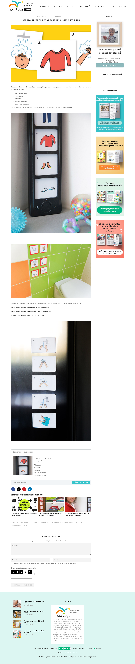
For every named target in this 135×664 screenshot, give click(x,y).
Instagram (102, 80)
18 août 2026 (29, 615)
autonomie (25, 522)
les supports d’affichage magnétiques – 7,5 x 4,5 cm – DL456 (31, 311)
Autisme (15, 522)
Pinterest (107, 80)
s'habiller (80, 522)
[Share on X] (19, 489)
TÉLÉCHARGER (81, 482)
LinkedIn (112, 80)
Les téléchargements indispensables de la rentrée (34, 631)
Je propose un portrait (109, 65)
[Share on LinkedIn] (30, 489)
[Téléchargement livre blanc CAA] (110, 155)
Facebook (98, 80)
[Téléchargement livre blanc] (110, 113)
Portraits (45, 6)
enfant (35, 522)
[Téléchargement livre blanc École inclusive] (110, 239)
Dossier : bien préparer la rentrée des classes (33, 611)
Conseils (71, 6)
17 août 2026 (29, 625)
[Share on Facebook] (13, 489)
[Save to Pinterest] (24, 489)
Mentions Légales (44, 657)
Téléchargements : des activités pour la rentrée (34, 621)
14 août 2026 (29, 634)
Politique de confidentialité (59, 657)
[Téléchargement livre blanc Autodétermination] (110, 197)
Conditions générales (90, 657)
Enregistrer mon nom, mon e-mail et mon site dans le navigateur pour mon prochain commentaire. (44, 563)
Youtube (116, 80)
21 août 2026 (29, 605)
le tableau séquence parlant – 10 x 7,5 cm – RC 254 (27, 315)
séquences (16, 525)
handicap (44, 522)
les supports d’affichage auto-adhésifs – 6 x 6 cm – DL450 (30, 307)
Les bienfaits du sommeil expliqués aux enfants (34, 602)
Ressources (101, 6)
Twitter (121, 80)
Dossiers (58, 6)
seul (26, 525)
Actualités (85, 6)
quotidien (69, 522)
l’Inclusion (116, 6)
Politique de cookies (75, 657)
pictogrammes (57, 522)
